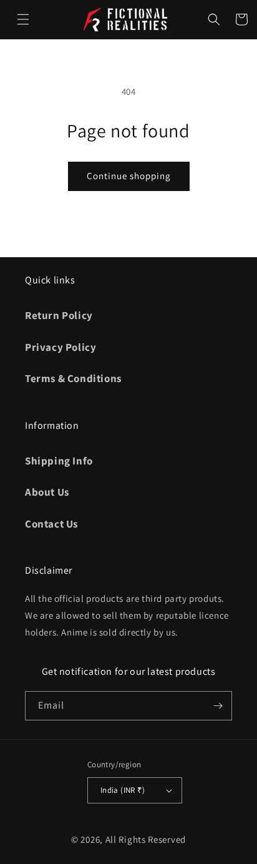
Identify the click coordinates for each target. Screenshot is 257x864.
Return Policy (59, 315)
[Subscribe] (217, 705)
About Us (47, 492)
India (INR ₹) (122, 790)
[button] (23, 19)
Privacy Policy (60, 347)
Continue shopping (129, 176)
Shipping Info (59, 461)
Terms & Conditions (73, 378)
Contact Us (51, 524)
